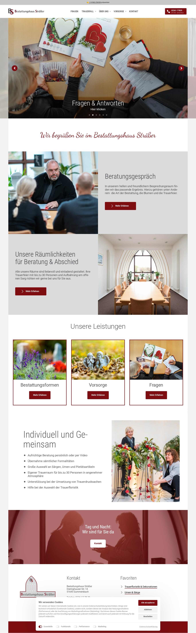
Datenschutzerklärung (148, 627)
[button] (181, 68)
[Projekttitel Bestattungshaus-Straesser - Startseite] (26, 11)
